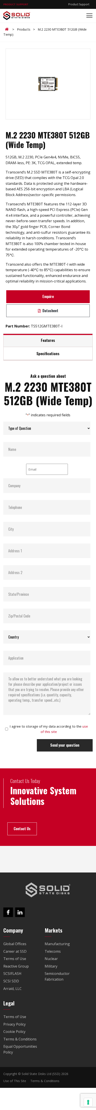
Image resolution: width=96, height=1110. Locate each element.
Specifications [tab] (47, 353)
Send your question (64, 745)
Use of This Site (14, 1081)
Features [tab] (48, 340)
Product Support (78, 4)
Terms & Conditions (44, 1081)
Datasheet (50, 310)
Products (23, 29)
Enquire (48, 296)
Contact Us (22, 828)
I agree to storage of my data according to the (49, 729)
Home (7, 29)
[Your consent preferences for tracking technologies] (88, 1102)
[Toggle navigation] (88, 15)
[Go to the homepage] (48, 890)
